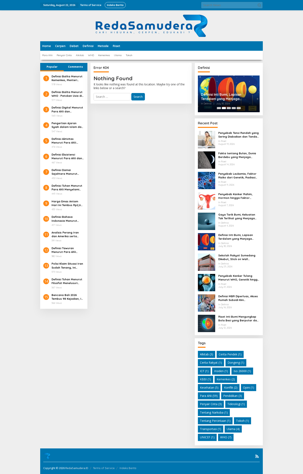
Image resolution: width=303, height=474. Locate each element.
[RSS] (257, 456)
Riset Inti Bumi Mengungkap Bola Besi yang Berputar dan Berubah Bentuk (238, 318)
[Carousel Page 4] (234, 108)
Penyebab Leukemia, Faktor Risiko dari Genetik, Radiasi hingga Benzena (237, 175)
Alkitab (206, 354)
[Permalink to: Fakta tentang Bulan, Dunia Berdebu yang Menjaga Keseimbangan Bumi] (206, 160)
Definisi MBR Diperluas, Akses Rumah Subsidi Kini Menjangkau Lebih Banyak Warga (238, 298)
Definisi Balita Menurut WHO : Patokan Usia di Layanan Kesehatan (67, 94)
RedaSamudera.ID (76, 468)
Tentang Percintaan (215, 421)
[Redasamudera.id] (151, 25)
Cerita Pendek (230, 354)
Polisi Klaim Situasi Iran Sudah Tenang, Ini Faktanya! (67, 265)
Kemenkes (226, 379)
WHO (225, 437)
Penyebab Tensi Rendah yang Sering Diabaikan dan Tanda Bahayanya (238, 134)
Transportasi (210, 429)
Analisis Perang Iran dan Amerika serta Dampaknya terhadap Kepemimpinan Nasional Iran (67, 234)
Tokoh (242, 421)
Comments (75, 66)
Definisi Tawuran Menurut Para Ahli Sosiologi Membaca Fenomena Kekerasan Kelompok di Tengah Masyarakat (66, 250)
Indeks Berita (128, 468)
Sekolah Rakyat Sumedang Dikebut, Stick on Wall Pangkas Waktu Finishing (236, 257)
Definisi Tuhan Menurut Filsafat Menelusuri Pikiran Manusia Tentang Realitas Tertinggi (67, 281)
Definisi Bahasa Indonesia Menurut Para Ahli (64, 218)
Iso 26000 (242, 371)
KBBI (205, 379)
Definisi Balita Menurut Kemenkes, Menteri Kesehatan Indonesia (67, 78)
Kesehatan (209, 387)
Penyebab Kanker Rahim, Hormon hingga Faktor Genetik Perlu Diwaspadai (235, 196)
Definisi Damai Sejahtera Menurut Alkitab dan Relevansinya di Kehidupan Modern (64, 172)
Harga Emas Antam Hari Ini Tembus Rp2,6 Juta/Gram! (66, 203)
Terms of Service (104, 468)
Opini (248, 387)
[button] (259, 5)
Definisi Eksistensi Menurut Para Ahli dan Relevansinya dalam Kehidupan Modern (67, 156)
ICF (204, 371)
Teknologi (236, 404)
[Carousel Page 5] (239, 108)
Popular (52, 66)
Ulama (233, 429)
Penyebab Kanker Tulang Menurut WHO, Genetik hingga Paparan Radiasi (238, 277)
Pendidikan (232, 396)
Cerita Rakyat (211, 362)
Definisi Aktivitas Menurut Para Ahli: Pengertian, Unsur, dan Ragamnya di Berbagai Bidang (67, 140)
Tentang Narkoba (214, 412)
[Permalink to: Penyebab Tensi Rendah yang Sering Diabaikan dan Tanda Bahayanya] (206, 139)
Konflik (230, 387)
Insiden (221, 371)
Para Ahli (209, 396)
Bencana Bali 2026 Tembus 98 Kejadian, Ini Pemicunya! (67, 297)
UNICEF (207, 437)
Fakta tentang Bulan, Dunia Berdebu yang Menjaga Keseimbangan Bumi (237, 155)
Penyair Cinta (211, 404)
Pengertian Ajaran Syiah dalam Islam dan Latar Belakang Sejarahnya (67, 125)
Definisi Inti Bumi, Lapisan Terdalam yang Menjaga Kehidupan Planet (221, 96)
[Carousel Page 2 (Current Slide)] (224, 108)
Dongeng (236, 362)
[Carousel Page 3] (229, 108)
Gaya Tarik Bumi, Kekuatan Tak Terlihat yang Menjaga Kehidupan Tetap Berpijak (236, 216)
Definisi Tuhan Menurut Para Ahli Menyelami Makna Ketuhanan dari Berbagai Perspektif (67, 187)
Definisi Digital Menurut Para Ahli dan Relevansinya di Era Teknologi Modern (67, 109)
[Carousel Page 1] (219, 108)
